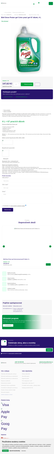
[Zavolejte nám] (12, 362)
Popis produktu (7, 110)
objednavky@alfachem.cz (46, 362)
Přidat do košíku (28, 84)
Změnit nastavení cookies (6, 394)
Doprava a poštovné (5, 380)
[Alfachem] (6, 3)
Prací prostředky (8, 12)
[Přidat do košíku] (48, 264)
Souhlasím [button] (5, 450)
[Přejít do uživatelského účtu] (30, 3)
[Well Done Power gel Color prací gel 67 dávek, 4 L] (27, 49)
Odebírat (49, 349)
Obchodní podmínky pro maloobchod (9, 376)
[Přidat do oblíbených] (37, 84)
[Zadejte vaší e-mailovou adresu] (27, 350)
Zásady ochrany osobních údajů (8, 389)
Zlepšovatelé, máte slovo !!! (28, 383)
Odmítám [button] (23, 450)
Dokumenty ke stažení (6, 383)
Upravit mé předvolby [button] (15, 450)
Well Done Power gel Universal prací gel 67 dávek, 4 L (16, 259)
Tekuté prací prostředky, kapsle (18, 12)
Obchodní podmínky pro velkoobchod (9, 378)
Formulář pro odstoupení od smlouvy (9, 387)
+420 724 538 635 (19, 362)
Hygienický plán (25, 378)
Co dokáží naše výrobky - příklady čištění (31, 385)
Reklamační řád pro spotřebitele (8, 385)
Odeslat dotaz (7, 209)
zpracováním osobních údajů (17, 205)
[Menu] (51, 3)
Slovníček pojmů (25, 376)
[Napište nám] (37, 362)
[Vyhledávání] (42, 3)
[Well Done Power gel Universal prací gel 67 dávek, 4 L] (27, 240)
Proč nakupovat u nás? (27, 380)
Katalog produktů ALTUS (27, 387)
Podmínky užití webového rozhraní (8, 373)
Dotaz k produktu (7, 111)
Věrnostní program (5, 392)
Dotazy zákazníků (26, 373)
